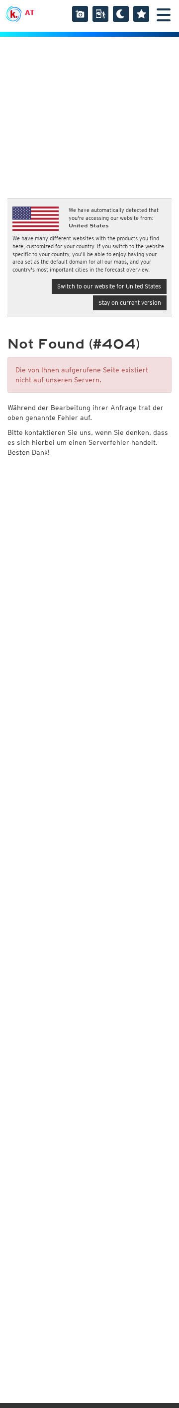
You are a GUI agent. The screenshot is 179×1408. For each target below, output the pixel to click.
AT (29, 12)
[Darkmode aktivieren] (121, 14)
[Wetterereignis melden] (100, 14)
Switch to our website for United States (109, 286)
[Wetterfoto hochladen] (80, 14)
